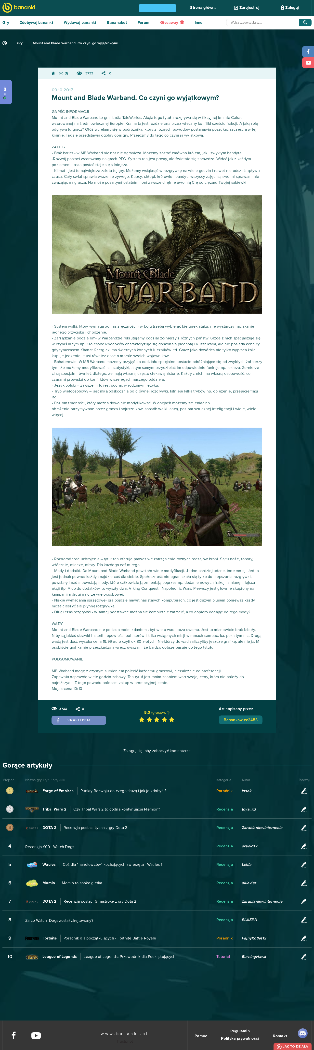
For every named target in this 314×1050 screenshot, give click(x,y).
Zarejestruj (248, 8)
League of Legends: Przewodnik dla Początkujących (129, 957)
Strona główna (203, 8)
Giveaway (169, 23)
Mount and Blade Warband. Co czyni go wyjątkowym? (75, 43)
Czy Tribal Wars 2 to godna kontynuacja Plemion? (116, 809)
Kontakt (280, 1036)
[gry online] (19, 8)
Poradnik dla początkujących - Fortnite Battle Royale (110, 938)
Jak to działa (295, 1046)
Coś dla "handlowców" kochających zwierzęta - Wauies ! (112, 865)
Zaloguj (291, 8)
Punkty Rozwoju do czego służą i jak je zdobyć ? (123, 791)
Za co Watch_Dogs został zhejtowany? (59, 921)
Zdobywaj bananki (36, 23)
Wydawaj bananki (80, 23)
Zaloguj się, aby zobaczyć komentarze (157, 751)
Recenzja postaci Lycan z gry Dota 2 (95, 828)
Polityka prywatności (240, 1038)
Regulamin (240, 1031)
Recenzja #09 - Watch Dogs (49, 847)
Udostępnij (78, 720)
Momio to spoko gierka (82, 883)
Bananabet (117, 23)
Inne (199, 23)
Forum (143, 23)
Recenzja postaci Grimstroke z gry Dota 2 (100, 901)
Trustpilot (125, 1041)
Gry (5, 23)
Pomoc (201, 1036)
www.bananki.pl (125, 1034)
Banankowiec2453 (241, 720)
